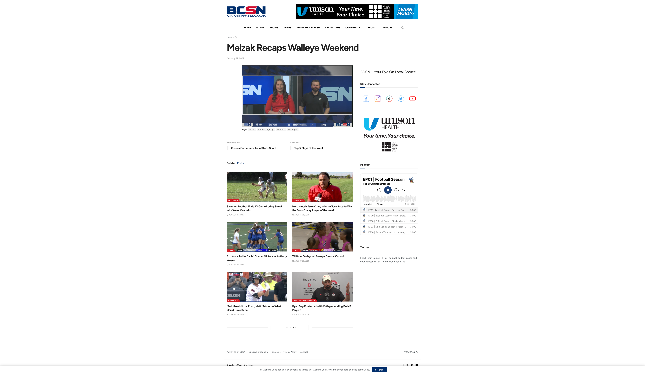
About (371, 27)
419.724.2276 (411, 352)
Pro (236, 37)
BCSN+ (260, 27)
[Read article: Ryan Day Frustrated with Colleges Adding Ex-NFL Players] (322, 287)
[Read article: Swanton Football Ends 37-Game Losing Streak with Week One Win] (257, 187)
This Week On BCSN (308, 27)
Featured (233, 201)
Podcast (388, 27)
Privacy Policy (289, 352)
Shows (274, 27)
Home (247, 27)
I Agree (379, 369)
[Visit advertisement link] (357, 11)
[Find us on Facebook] (403, 365)
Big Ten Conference (304, 301)
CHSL (230, 251)
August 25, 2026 (236, 215)
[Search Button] (402, 27)
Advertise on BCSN (236, 352)
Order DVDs (332, 27)
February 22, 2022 (235, 58)
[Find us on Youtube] (417, 365)
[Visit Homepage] (246, 11)
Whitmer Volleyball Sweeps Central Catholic (318, 256)
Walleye (292, 129)
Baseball (233, 301)
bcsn (251, 129)
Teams (287, 27)
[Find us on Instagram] (407, 365)
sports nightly (265, 129)
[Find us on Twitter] (412, 365)
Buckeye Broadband (259, 352)
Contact (304, 352)
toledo (280, 129)
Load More (290, 327)
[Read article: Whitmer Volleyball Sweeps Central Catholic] (322, 237)
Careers (275, 352)
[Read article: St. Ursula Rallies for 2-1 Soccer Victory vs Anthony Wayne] (257, 237)
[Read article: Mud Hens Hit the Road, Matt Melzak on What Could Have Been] (257, 287)
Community (353, 27)
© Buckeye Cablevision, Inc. (239, 365)
